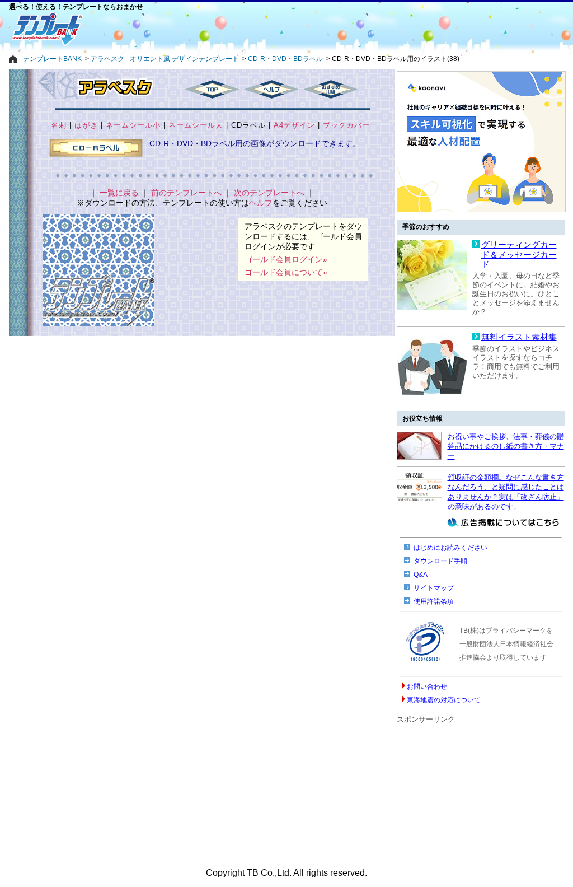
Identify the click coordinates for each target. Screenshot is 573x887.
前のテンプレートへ (186, 192)
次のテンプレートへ (269, 192)
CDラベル (248, 125)
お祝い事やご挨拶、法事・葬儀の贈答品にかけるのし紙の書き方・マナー (506, 446)
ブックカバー (346, 125)
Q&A (421, 574)
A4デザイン (294, 125)
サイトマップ (434, 588)
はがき (86, 125)
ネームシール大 (195, 125)
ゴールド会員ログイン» (286, 259)
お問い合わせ (427, 686)
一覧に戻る (119, 192)
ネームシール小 (133, 125)
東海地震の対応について (444, 700)
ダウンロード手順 (440, 561)
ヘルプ (261, 202)
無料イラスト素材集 (519, 337)
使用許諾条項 (434, 601)
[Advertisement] (247, 29)
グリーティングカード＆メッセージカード (519, 254)
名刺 (59, 125)
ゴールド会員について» (286, 272)
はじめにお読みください (450, 548)
